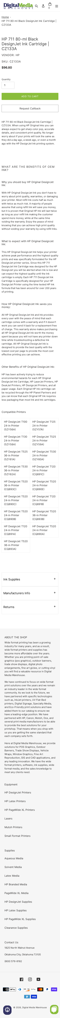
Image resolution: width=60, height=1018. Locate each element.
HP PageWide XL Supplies (20, 919)
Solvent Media (13, 867)
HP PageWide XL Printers (19, 809)
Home (5, 17)
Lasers (8, 818)
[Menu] (56, 5)
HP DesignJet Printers (17, 792)
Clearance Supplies (16, 927)
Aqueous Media (13, 858)
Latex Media (11, 875)
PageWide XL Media (16, 893)
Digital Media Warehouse (34, 1007)
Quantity (6, 79)
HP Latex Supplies (15, 910)
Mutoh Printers (13, 827)
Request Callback (30, 108)
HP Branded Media (15, 884)
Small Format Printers (17, 835)
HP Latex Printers (15, 801)
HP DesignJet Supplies (18, 901)
